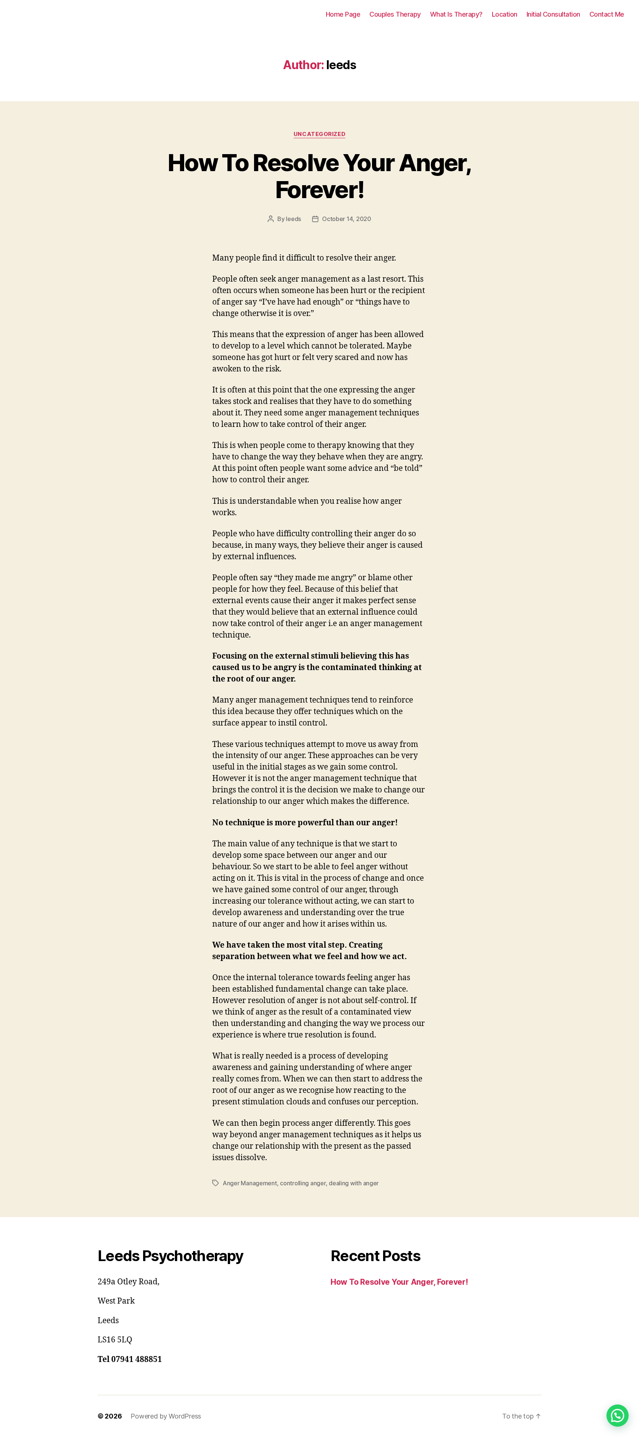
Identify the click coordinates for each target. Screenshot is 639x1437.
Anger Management (250, 1183)
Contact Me (606, 14)
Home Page (343, 14)
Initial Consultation (553, 14)
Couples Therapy (395, 14)
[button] (617, 1415)
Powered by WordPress (166, 1416)
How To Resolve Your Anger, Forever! (319, 176)
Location (504, 14)
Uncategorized (319, 134)
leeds (293, 218)
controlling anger (302, 1183)
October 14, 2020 (346, 218)
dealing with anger (354, 1183)
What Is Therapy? (456, 14)
